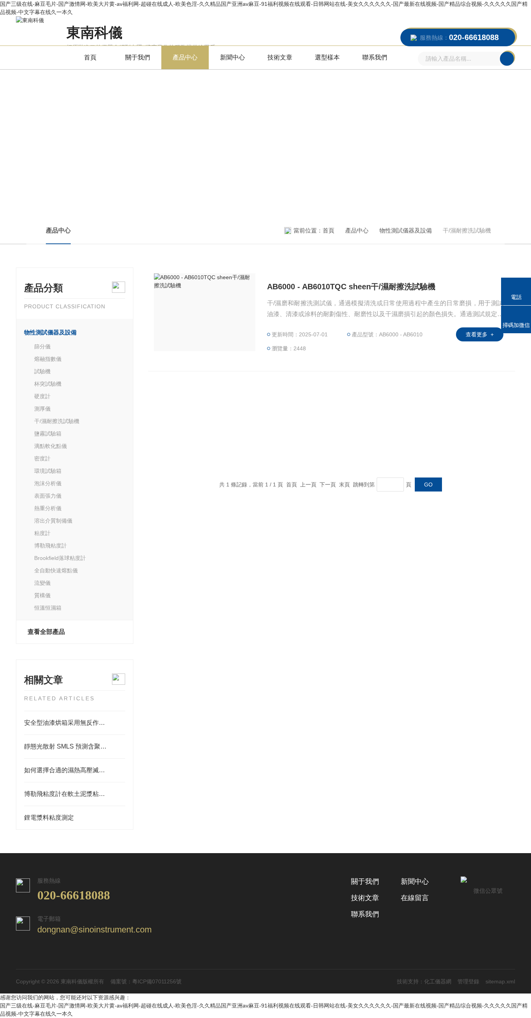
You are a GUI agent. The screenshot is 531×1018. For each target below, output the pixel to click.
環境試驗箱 (47, 471)
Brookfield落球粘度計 (60, 558)
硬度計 (42, 396)
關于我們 (137, 57)
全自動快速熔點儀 (56, 570)
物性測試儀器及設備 (405, 230)
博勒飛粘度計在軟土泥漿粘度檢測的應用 (74, 794)
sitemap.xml (500, 981)
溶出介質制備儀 (53, 521)
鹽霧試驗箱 (47, 433)
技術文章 (279, 57)
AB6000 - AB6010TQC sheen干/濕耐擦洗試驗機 (351, 286)
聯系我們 (374, 57)
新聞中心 (232, 57)
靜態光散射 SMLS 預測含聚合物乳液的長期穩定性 (74, 746)
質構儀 (42, 595)
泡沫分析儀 (47, 483)
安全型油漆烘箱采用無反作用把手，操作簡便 (74, 722)
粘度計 (42, 533)
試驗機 (42, 371)
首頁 (90, 57)
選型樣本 (327, 57)
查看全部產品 (46, 631)
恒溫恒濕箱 (47, 608)
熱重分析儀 (47, 508)
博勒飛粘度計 (50, 545)
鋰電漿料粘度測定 (49, 817)
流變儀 (42, 583)
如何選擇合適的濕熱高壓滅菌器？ (70, 770)
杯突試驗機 (47, 384)
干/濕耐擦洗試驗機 (56, 421)
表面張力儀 (47, 496)
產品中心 (185, 57)
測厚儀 (42, 409)
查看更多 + (480, 334)
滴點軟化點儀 (50, 446)
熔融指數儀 (47, 359)
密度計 (42, 458)
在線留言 (415, 898)
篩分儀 (42, 346)
